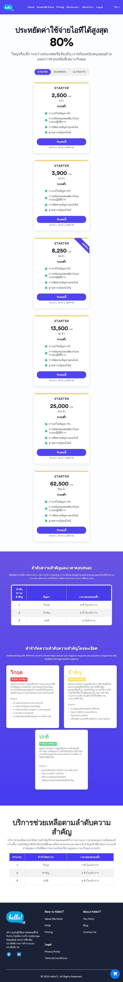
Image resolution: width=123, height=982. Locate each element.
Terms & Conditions (56, 958)
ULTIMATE (79, 72)
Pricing (60, 7)
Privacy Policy (52, 951)
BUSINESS (60, 72)
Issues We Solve (45, 7)
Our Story (88, 919)
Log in (99, 7)
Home (31, 7)
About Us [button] (87, 7)
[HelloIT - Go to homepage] (8, 7)
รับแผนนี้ (61, 142)
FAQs (48, 925)
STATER (43, 72)
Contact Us (89, 932)
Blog (85, 925)
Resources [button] (72, 7)
